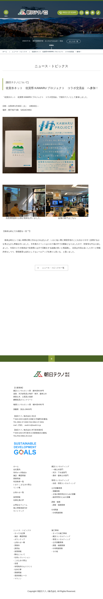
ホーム (5, 52)
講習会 (17, 548)
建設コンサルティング (60, 466)
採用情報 (16, 497)
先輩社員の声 (18, 500)
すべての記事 (19, 533)
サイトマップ (18, 511)
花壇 (16, 563)
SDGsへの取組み (20, 472)
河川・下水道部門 (60, 472)
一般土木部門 (58, 469)
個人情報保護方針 (20, 508)
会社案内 (16, 469)
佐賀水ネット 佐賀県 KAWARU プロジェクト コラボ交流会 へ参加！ (57, 52)
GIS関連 (55, 510)
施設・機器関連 (19, 475)
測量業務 (56, 491)
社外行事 (17, 569)
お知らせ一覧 (18, 492)
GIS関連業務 (58, 513)
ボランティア (19, 539)
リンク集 (16, 488)
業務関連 (17, 572)
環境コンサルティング (60, 480)
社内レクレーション (22, 557)
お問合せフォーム (20, 505)
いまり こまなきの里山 (22, 485)
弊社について (19, 554)
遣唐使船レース (20, 575)
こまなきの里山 (20, 560)
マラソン (17, 579)
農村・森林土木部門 (60, 475)
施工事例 (55, 530)
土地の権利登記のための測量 (64, 494)
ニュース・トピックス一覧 (52, 268)
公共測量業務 (57, 488)
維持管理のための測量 (61, 497)
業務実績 (16, 478)
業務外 (17, 545)
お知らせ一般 (19, 542)
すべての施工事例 (60, 533)
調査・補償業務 (59, 505)
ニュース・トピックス (19, 52)
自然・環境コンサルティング (64, 483)
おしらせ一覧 (73, 41)
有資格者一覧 (18, 482)
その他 (55, 551)
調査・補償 (56, 502)
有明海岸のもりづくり (23, 566)
